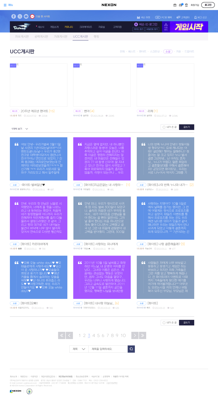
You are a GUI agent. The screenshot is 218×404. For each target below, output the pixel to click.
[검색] (131, 349)
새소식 (41, 27)
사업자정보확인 (111, 383)
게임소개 (54, 27)
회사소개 (13, 377)
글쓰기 (187, 127)
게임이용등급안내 (48, 377)
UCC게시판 (80, 36)
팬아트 (142, 51)
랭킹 (96, 36)
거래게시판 (60, 36)
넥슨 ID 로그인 (148, 24)
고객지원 (117, 27)
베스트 (131, 51)
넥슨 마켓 (145, 17)
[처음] (61, 335)
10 (123, 336)
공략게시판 (41, 36)
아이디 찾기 (138, 29)
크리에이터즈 (85, 27)
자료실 (101, 27)
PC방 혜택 (167, 17)
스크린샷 (155, 51)
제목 (75, 349)
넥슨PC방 (95, 377)
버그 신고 (202, 17)
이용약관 (34, 377)
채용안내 (23, 377)
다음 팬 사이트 (43, 16)
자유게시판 (22, 36)
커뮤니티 (68, 27)
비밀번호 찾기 (152, 29)
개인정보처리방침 (65, 377)
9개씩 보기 (17, 129)
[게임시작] (185, 26)
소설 (167, 51)
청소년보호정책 (82, 377)
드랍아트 (189, 51)
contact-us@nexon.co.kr (26, 383)
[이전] (69, 335)
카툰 (178, 51)
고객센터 (185, 17)
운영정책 (106, 377)
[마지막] (142, 335)
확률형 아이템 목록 (120, 377)
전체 (122, 51)
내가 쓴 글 (172, 127)
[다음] (135, 335)
